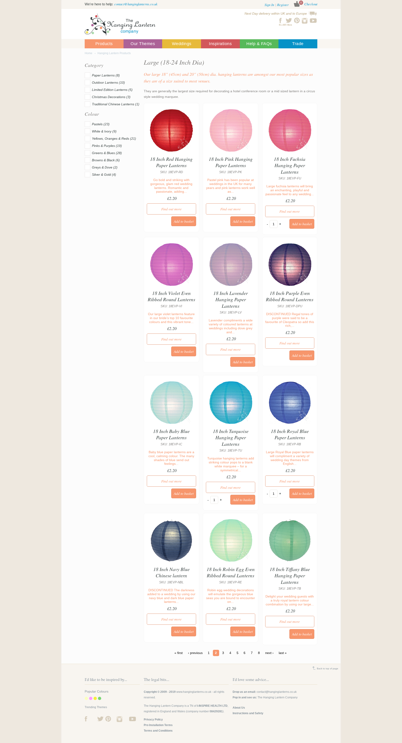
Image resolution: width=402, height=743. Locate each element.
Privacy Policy (153, 719)
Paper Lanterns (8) (106, 75)
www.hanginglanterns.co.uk (193, 691)
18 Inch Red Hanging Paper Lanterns (171, 162)
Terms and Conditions (158, 730)
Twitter (289, 20)
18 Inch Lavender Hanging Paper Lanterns (230, 299)
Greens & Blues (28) (107, 153)
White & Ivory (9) (104, 131)
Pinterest (297, 20)
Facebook (281, 20)
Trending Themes (96, 707)
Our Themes (143, 43)
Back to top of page (327, 668)
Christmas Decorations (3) (111, 97)
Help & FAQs (259, 43)
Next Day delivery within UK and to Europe (276, 13)
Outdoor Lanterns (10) (108, 82)
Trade (298, 43)
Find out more (171, 209)
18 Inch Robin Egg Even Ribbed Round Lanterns (231, 572)
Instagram (305, 20)
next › (269, 653)
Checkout (310, 4)
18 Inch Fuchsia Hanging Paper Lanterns (289, 165)
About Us (239, 707)
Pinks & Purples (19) (107, 146)
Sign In (269, 4)
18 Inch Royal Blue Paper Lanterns (290, 434)
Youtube (313, 20)
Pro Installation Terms (158, 725)
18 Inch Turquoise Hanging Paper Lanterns (230, 437)
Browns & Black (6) (106, 160)
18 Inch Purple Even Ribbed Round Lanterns (289, 296)
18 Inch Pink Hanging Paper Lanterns (231, 162)
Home (88, 53)
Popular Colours (96, 691)
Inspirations (220, 43)
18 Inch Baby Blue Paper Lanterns (171, 434)
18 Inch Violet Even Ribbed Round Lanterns (171, 296)
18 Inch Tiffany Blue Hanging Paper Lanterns (290, 575)
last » (283, 653)
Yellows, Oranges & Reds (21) (114, 138)
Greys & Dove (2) (104, 167)
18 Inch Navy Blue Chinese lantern (171, 572)
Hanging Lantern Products (114, 53)
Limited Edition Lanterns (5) (112, 90)
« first (178, 653)
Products (104, 43)
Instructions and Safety (248, 713)
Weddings (181, 43)
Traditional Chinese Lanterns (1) (115, 104)
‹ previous (195, 653)
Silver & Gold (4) (104, 174)
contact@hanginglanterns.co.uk (135, 4)
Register (283, 4)
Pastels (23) (101, 124)
